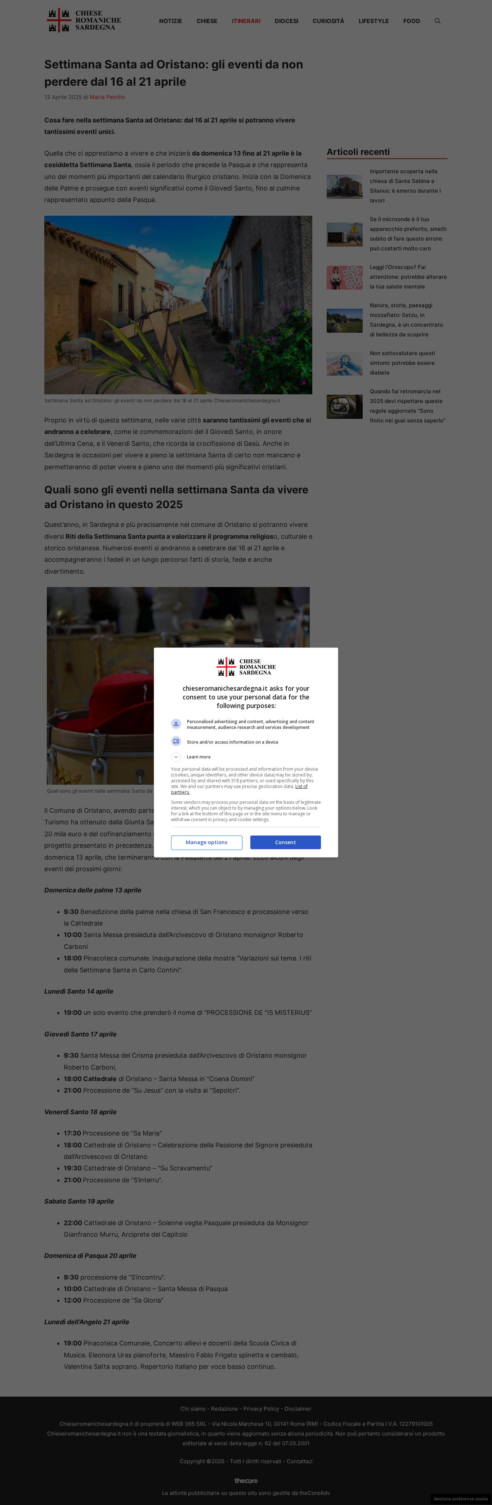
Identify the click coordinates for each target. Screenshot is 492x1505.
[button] (246, 757)
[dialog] (246, 752)
